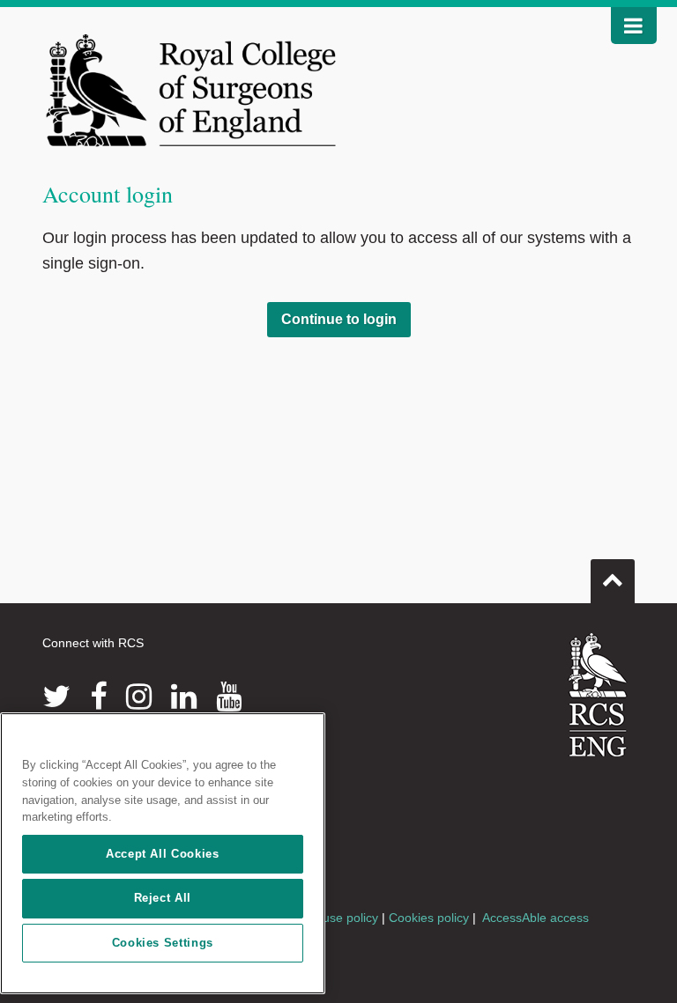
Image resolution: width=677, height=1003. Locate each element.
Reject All (163, 897)
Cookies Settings (163, 942)
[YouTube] (229, 696)
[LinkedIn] (184, 696)
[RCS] (598, 694)
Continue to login (339, 319)
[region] (162, 853)
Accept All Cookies (162, 853)
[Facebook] (98, 696)
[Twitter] (56, 696)
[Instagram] (139, 696)
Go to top (613, 581)
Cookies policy (429, 918)
